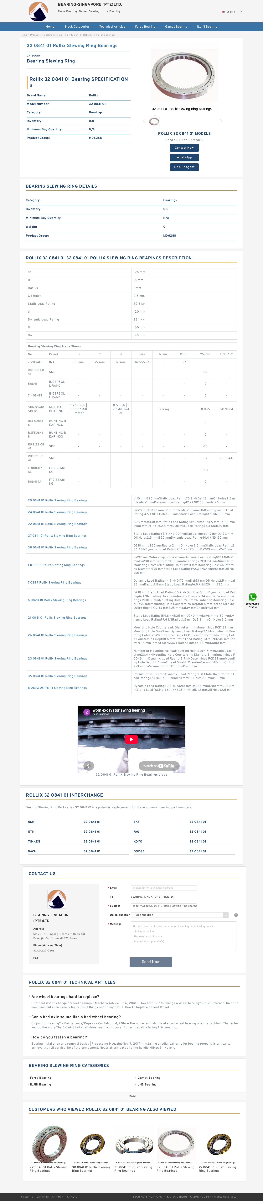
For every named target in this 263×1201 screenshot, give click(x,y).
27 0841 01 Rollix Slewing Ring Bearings (57, 536)
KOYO (138, 842)
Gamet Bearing (176, 27)
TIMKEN (34, 842)
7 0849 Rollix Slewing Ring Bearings (54, 583)
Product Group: (38, 138)
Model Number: (38, 104)
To (111, 897)
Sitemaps (71, 1197)
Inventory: (34, 121)
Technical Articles (112, 27)
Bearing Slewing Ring (56, 35)
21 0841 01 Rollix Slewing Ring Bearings (57, 618)
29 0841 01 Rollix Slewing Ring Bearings (57, 501)
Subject (114, 906)
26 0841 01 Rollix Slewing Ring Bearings (57, 635)
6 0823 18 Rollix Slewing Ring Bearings (57, 600)
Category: (34, 113)
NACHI (33, 852)
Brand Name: (36, 96)
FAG (136, 832)
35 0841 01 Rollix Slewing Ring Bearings (57, 676)
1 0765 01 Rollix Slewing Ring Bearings (56, 565)
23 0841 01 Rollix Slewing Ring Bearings (57, 659)
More (132, 1096)
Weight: (31, 227)
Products (35, 35)
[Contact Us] (253, 600)
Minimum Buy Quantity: (45, 130)
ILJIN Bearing (207, 27)
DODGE (139, 852)
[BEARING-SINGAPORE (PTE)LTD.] (38, 10)
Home (50, 27)
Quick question (120, 915)
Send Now (151, 962)
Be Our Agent (184, 167)
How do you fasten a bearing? (59, 1037)
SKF (137, 822)
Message (115, 924)
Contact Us (42, 1197)
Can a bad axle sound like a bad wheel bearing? (76, 1017)
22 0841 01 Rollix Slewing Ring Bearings (57, 524)
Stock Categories (77, 27)
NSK (31, 822)
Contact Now (184, 148)
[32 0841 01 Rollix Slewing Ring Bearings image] (184, 77)
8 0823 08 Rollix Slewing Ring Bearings (57, 688)
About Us (27, 1197)
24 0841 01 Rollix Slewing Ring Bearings (57, 512)
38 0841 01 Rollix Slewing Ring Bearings (57, 548)
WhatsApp (184, 157)
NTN (31, 832)
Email (113, 888)
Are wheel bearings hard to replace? (65, 996)
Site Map (57, 1197)
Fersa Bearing (145, 27)
